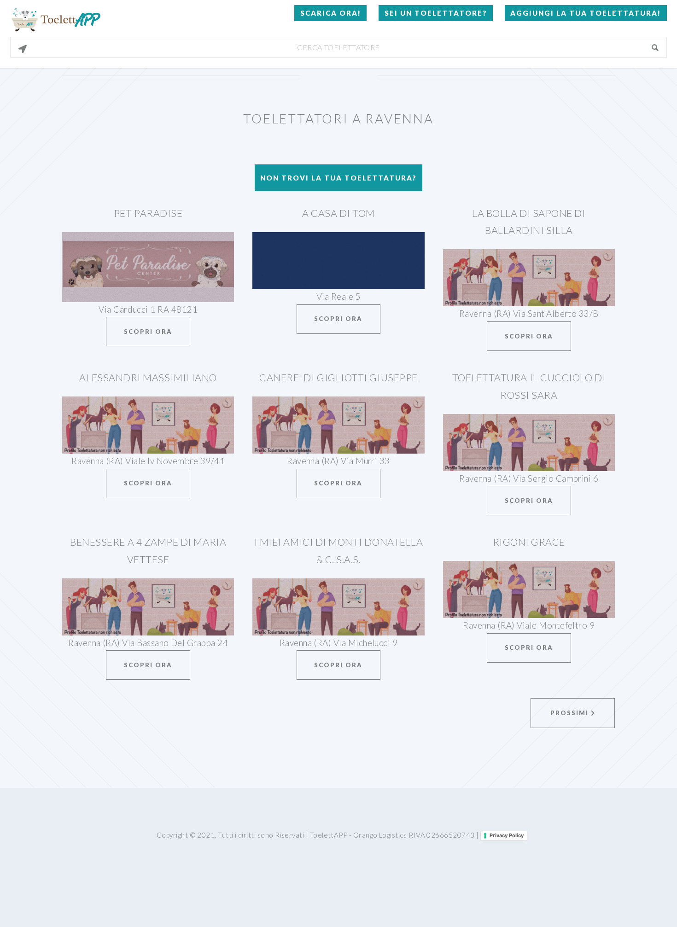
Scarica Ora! (330, 13)
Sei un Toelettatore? (436, 13)
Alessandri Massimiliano (147, 378)
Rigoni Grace (529, 542)
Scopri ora (148, 331)
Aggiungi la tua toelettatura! (585, 13)
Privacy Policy (507, 835)
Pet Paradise (148, 213)
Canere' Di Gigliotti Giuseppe (338, 378)
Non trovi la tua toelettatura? (338, 178)
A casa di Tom (338, 213)
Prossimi (570, 713)
